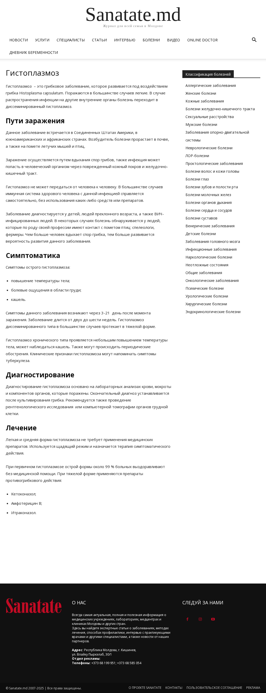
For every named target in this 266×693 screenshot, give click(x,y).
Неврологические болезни (208, 147)
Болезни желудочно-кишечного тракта (220, 108)
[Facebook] (187, 619)
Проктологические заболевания (214, 163)
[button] (254, 40)
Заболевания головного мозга (212, 241)
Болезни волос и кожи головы (212, 171)
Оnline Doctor (202, 39)
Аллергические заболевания (210, 85)
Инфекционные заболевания (211, 249)
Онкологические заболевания (212, 280)
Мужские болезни (201, 124)
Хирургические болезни (206, 303)
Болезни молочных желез (208, 194)
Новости (18, 39)
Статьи (99, 39)
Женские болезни (200, 93)
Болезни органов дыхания (208, 202)
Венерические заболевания (210, 225)
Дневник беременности (33, 52)
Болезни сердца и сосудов (208, 210)
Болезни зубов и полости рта (211, 186)
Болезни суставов (201, 218)
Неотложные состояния (206, 264)
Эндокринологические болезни (213, 311)
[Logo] (34, 606)
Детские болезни (200, 233)
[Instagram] (200, 619)
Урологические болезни (206, 296)
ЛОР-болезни (197, 155)
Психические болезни (204, 288)
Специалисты (71, 39)
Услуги (42, 39)
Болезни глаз (197, 179)
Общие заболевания (203, 272)
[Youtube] (213, 619)
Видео (173, 39)
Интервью (124, 39)
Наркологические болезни (208, 257)
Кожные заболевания (204, 101)
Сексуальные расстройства (209, 116)
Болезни (151, 39)
